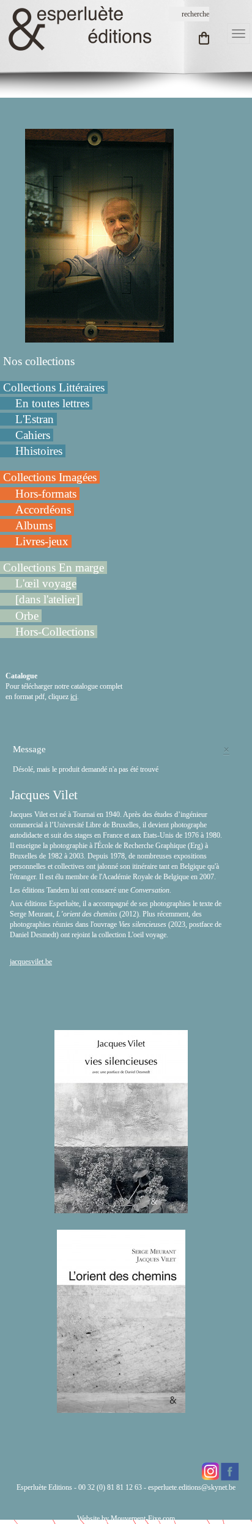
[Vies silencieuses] (121, 1207)
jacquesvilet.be (31, 961)
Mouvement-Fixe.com (143, 1518)
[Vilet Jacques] (99, 235)
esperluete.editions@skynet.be (191, 1487)
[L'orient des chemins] (121, 1407)
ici (73, 696)
